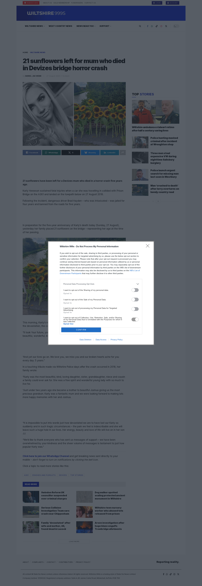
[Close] (148, 246)
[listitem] (101, 284)
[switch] (135, 290)
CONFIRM (81, 330)
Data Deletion (85, 339)
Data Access (101, 339)
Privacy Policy (117, 339)
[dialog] (101, 293)
